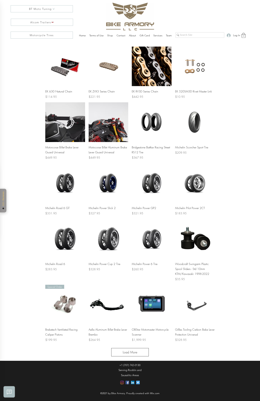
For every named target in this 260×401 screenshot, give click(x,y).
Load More (130, 352)
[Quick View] (65, 66)
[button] (243, 35)
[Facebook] (127, 382)
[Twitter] (138, 382)
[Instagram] (122, 382)
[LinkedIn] (132, 382)
